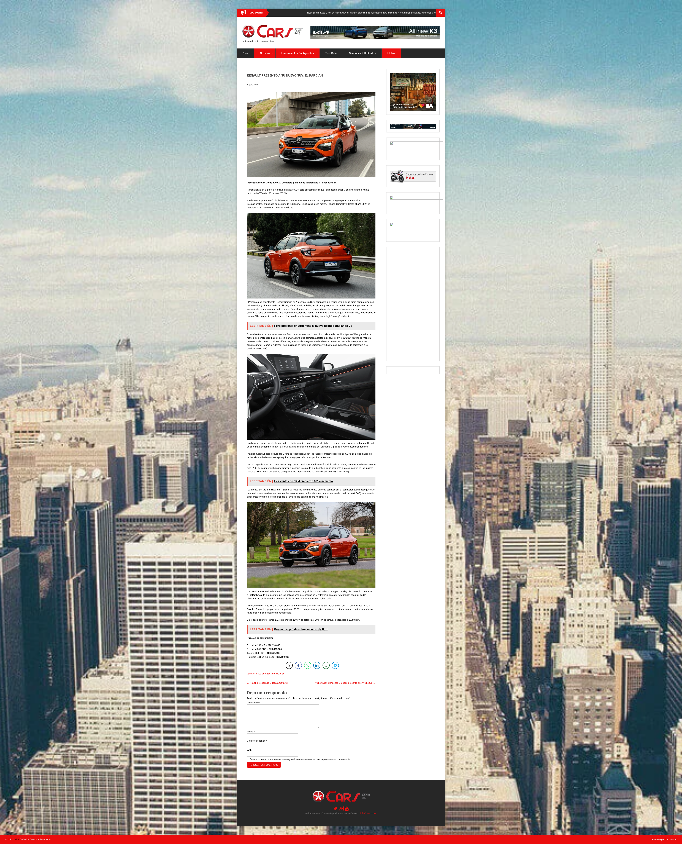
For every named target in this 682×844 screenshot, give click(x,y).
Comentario (253, 702)
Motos (391, 53)
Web (249, 750)
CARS (16, 839)
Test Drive (331, 53)
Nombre (251, 731)
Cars (245, 53)
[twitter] (335, 808)
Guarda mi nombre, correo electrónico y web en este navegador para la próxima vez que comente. (300, 759)
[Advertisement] (413, 304)
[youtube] (347, 808)
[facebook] (343, 808)
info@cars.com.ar (368, 813)
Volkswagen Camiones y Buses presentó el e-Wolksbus (345, 683)
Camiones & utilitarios (362, 53)
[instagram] (340, 808)
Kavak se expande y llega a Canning (267, 683)
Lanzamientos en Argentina (297, 53)
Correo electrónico (257, 740)
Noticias (265, 53)
